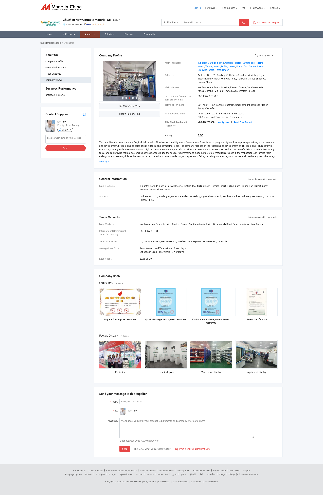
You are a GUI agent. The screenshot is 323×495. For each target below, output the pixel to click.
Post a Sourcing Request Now (192, 448)
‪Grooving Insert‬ (206, 69)
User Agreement (180, 481)
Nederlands (162, 474)
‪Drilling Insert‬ (228, 66)
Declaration (196, 481)
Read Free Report (243, 122)
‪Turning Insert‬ (212, 66)
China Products (96, 470)
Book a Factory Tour (129, 113)
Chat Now (66, 129)
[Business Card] (84, 114)
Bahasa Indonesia (249, 474)
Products (70, 34)
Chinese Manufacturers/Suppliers (121, 470)
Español (88, 474)
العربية (174, 474)
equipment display (256, 372)
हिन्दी (201, 474)
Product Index (219, 470)
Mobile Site (234, 470)
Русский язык (126, 474)
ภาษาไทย (211, 474)
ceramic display (166, 372)
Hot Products (79, 470)
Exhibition (120, 372)
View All (103, 161)
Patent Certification (256, 319)
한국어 (184, 474)
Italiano (139, 474)
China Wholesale (147, 470)
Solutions (109, 34)
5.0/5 (200, 135)
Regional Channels (201, 470)
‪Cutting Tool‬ (249, 62)
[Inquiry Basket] (244, 7)
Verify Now (223, 122)
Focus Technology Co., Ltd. (139, 481)
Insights (246, 470)
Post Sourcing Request (268, 22)
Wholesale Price (166, 470)
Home (48, 34)
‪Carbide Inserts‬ (233, 62)
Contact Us (149, 34)
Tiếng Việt (233, 474)
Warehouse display (211, 372)
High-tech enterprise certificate (120, 319)
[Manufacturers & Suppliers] (62, 7)
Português (100, 474)
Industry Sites (183, 470)
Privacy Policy (211, 481)
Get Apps (258, 7)
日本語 (193, 474)
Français (112, 474)
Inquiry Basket (266, 55)
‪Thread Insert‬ (222, 69)
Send (65, 148)
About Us (90, 34)
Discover (128, 34)
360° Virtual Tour (131, 106)
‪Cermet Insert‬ (256, 66)
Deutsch (150, 474)
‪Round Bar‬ (241, 66)
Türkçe (222, 474)
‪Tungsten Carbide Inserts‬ (211, 62)
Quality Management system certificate (165, 319)
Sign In (197, 7)
